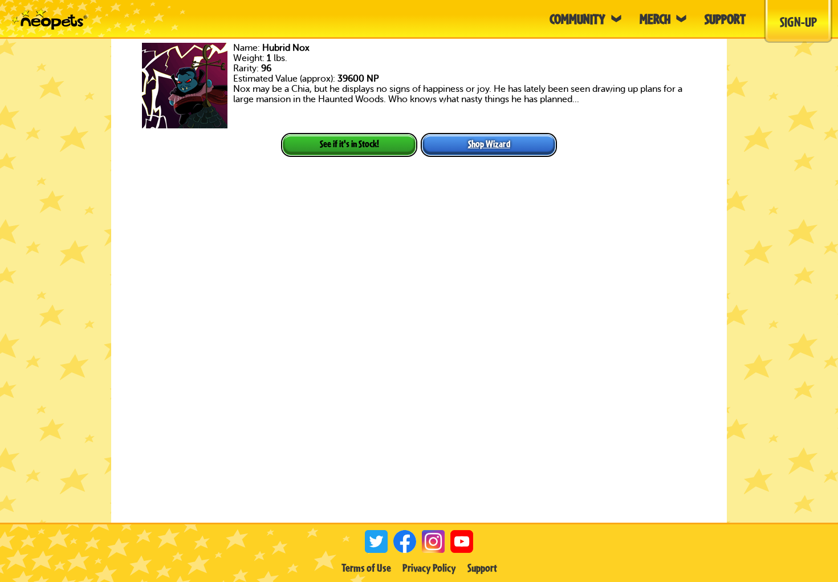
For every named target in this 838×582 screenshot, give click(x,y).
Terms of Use (366, 568)
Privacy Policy (429, 568)
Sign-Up (798, 22)
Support (482, 568)
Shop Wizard (489, 143)
